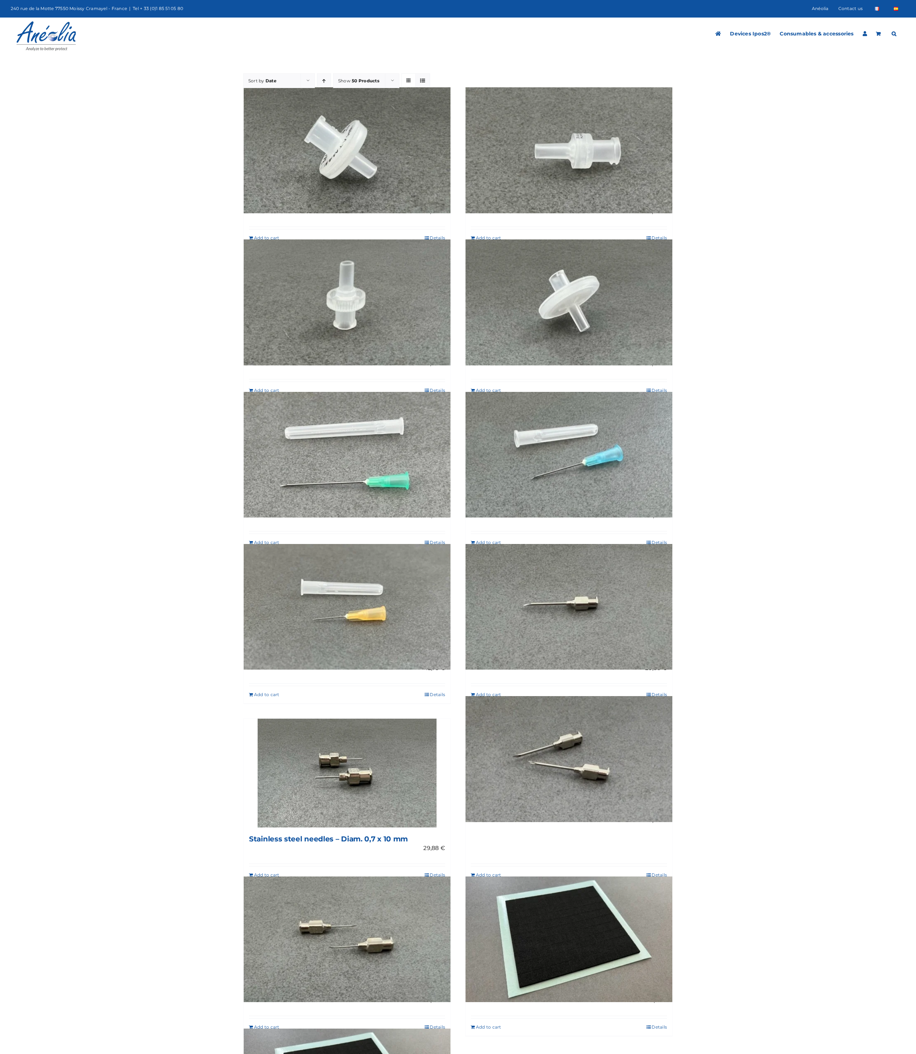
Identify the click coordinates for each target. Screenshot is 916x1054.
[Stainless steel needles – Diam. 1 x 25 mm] (569, 607)
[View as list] (423, 81)
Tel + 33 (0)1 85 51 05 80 (158, 8)
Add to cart (266, 238)
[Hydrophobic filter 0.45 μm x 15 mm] (347, 150)
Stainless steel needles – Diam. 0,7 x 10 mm (328, 839)
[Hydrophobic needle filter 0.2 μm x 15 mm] (569, 302)
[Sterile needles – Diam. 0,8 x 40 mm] (347, 454)
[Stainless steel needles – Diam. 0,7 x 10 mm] (347, 773)
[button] (894, 34)
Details (437, 238)
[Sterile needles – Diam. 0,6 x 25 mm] (569, 454)
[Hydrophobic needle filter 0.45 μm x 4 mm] (569, 150)
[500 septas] (569, 939)
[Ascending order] (324, 80)
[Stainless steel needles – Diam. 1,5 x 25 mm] (569, 759)
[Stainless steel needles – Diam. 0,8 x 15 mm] (347, 939)
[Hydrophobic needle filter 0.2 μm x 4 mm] (347, 302)
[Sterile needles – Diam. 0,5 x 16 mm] (347, 607)
